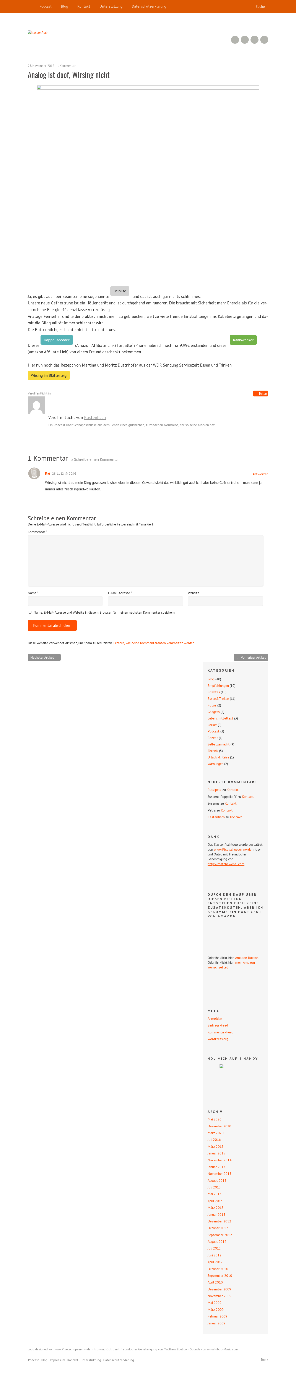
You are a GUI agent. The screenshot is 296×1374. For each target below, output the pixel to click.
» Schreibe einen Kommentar (95, 459)
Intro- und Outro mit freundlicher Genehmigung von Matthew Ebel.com (140, 1349)
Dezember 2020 (219, 1126)
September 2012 (220, 1235)
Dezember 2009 (219, 1289)
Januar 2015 (216, 1153)
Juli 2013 (214, 1187)
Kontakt (83, 6)
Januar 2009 (216, 1323)
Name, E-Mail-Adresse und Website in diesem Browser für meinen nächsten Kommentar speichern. (104, 612)
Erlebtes (214, 692)
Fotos (212, 705)
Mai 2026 (214, 1119)
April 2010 (215, 1282)
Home (32, 6)
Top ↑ (264, 1360)
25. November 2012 (41, 66)
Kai (47, 473)
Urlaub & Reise (218, 757)
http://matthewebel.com (226, 864)
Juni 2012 (214, 1255)
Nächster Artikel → (44, 657)
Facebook (254, 40)
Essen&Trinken (218, 698)
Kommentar (37, 532)
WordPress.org (218, 1039)
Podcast (45, 6)
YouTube (245, 40)
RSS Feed (235, 40)
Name (33, 593)
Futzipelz (214, 789)
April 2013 (215, 1201)
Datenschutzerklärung (149, 6)
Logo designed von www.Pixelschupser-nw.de (59, 1349)
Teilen (263, 393)
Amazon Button (247, 957)
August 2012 (217, 1241)
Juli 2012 (214, 1248)
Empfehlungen (218, 685)
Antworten (260, 474)
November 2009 (219, 1296)
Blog (64, 6)
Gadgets (214, 712)
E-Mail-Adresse (120, 593)
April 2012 (215, 1262)
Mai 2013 (214, 1194)
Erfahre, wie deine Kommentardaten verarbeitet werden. (154, 643)
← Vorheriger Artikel (251, 657)
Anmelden (215, 1018)
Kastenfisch (95, 417)
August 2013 (217, 1180)
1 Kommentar (66, 66)
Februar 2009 (217, 1316)
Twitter (264, 40)
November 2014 (219, 1160)
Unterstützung (110, 6)
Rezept (213, 737)
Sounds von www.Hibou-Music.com (214, 1349)
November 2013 (219, 1173)
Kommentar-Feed (220, 1032)
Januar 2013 (216, 1214)
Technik (213, 750)
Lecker (212, 725)
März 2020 (216, 1133)
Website (193, 593)
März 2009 (216, 1309)
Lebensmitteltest (220, 718)
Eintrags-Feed (218, 1025)
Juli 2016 (214, 1139)
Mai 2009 (214, 1302)
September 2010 (220, 1275)
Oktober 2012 (218, 1228)
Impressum (57, 1360)
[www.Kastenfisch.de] (236, 1080)
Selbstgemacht (219, 744)
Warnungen (215, 763)
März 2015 (216, 1146)
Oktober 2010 (218, 1269)
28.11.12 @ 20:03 (64, 473)
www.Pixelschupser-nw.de (233, 849)
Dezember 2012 (219, 1221)
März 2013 (216, 1207)
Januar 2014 (216, 1167)
